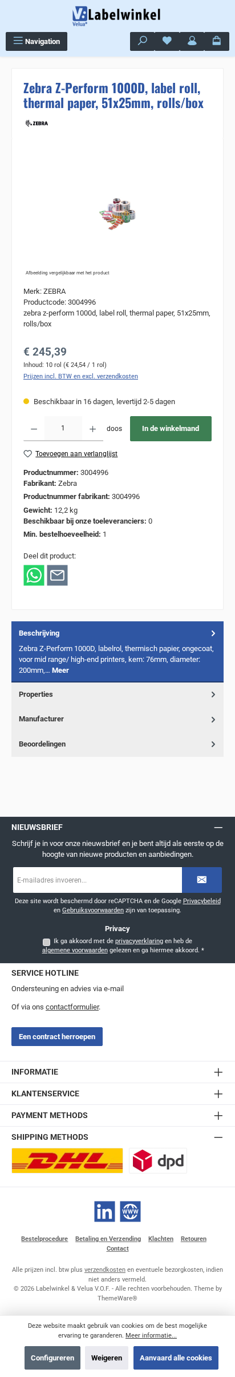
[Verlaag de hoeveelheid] (33, 428)
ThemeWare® (117, 1298)
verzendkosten (104, 1270)
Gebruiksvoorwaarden (93, 910)
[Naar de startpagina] (117, 16)
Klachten (160, 1239)
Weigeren (106, 1358)
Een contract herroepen (57, 1036)
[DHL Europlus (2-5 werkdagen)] (67, 1161)
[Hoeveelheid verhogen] (92, 428)
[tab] (117, 651)
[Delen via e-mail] (57, 574)
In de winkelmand (170, 428)
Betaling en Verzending (108, 1239)
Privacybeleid (202, 901)
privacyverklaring (139, 941)
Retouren (193, 1239)
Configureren (52, 1358)
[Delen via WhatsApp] (34, 574)
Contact (118, 1248)
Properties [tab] (36, 694)
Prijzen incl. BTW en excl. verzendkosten (80, 376)
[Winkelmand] (216, 41)
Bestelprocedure (44, 1239)
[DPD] (158, 1161)
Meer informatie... (151, 1335)
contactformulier (72, 1007)
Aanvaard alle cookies (176, 1358)
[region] (117, 214)
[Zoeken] (142, 41)
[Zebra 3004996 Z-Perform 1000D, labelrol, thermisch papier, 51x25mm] (117, 213)
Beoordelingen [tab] (42, 744)
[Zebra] (117, 122)
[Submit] (202, 880)
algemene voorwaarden (75, 950)
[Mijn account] (192, 41)
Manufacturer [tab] (41, 719)
